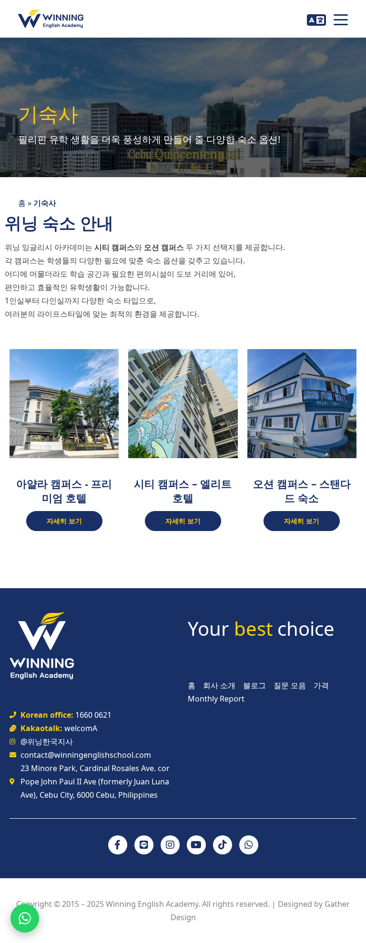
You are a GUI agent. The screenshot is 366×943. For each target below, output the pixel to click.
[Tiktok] (222, 844)
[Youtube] (196, 844)
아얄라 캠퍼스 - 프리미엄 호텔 (64, 490)
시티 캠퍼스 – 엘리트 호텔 (183, 490)
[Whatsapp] (248, 844)
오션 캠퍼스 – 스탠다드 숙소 (302, 490)
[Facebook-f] (117, 844)
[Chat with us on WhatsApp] (24, 918)
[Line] (143, 844)
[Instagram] (170, 844)
